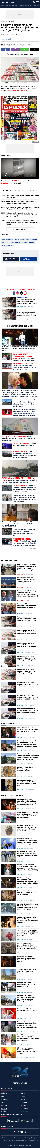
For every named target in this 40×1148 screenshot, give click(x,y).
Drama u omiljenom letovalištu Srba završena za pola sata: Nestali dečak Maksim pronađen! (27, 998)
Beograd (24, 1102)
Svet (38, 6)
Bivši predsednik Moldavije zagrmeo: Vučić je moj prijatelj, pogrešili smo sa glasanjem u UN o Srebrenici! (27, 593)
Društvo (11, 21)
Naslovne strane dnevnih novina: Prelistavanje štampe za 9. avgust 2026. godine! (27, 697)
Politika (21, 6)
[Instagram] (17, 293)
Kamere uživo (13, 6)
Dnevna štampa (7, 246)
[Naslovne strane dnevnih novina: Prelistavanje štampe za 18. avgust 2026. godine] (8, 635)
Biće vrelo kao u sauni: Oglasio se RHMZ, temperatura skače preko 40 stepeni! (27, 1050)
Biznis (23, 1093)
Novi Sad (24, 1111)
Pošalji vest (34, 1138)
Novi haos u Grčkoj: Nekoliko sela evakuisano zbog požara (22, 196)
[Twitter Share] (34, 49)
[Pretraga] (34, 2)
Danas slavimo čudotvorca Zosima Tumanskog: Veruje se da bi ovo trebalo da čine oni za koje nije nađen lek (28, 756)
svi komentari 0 (10, 259)
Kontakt (10, 1138)
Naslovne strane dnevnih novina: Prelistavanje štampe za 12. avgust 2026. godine (27, 671)
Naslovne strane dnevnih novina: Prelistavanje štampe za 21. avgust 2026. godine (27, 313)
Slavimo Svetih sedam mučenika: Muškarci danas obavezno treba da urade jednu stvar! (26, 828)
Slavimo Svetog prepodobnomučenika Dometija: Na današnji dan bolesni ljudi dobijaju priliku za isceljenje (27, 880)
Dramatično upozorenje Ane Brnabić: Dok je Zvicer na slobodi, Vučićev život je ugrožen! (27, 580)
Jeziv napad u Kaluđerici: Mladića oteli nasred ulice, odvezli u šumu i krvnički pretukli (22, 208)
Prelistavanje (7, 239)
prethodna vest (23, 297)
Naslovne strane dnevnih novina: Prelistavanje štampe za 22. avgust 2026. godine (27, 301)
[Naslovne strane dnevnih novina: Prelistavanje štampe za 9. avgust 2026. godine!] (8, 700)
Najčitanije (20, 191)
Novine (32, 243)
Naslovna (4, 21)
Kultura (24, 1096)
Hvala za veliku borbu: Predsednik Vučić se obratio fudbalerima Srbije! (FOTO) (27, 605)
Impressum (18, 1138)
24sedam (4, 183)
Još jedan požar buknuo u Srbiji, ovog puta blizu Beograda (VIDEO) (26, 971)
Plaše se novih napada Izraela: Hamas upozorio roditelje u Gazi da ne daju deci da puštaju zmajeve (21, 214)
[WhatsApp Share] (24, 49)
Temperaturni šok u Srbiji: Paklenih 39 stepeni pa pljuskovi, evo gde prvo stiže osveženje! (27, 919)
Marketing (26, 1138)
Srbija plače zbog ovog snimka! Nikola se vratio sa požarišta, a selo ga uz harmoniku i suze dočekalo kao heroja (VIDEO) (27, 1024)
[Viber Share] (15, 49)
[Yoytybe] (21, 1132)
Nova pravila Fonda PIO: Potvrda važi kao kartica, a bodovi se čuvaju (26, 984)
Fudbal (19, 613)
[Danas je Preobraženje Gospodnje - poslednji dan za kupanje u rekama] (8, 771)
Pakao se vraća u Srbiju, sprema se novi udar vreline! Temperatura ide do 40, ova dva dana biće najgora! (27, 841)
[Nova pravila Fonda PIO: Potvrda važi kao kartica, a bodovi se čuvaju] (8, 987)
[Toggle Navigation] (37, 2)
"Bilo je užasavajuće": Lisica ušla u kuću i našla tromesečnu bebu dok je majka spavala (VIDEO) (22, 222)
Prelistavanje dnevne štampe (26, 239)
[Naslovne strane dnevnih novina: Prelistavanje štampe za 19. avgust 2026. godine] (8, 621)
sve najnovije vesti (20, 229)
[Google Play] (26, 1121)
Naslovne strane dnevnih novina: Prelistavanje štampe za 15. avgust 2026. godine (27, 645)
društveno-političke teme (18, 90)
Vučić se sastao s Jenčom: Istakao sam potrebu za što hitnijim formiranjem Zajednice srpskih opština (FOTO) (27, 567)
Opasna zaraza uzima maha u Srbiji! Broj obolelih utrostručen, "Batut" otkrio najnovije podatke (27, 815)
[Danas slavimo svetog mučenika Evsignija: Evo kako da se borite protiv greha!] (8, 961)
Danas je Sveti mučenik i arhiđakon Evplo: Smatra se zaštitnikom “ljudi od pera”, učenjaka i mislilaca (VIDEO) (27, 867)
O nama (4, 1138)
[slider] (18, 173)
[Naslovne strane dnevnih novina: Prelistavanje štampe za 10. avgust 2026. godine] (8, 687)
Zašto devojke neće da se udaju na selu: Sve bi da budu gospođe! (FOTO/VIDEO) (27, 729)
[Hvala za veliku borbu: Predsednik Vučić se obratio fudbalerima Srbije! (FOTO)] (8, 608)
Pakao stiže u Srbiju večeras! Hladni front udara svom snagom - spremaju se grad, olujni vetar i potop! (27, 906)
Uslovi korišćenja (21, 1141)
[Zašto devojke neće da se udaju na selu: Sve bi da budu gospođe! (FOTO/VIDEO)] (8, 732)
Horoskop (24, 1108)
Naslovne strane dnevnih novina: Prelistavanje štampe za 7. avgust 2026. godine (27, 710)
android (22, 181)
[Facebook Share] (5, 49)
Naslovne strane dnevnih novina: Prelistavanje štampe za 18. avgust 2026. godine (27, 632)
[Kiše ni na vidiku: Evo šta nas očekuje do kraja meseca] (8, 1013)
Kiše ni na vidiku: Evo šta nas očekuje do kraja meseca (27, 1009)
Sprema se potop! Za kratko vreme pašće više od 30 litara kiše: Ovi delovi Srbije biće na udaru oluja (27, 932)
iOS (15, 181)
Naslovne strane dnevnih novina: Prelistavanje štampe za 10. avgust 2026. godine (27, 684)
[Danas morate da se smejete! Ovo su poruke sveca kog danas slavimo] (8, 895)
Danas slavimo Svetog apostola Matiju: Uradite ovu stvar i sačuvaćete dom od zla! (27, 782)
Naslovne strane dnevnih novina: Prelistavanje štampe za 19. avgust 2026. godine (27, 618)
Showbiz (33, 6)
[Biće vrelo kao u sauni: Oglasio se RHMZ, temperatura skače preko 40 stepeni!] (8, 1052)
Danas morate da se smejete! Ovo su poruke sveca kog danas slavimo (27, 892)
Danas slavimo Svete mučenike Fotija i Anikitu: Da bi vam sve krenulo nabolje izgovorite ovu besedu (27, 802)
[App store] (13, 1121)
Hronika (4, 1105)
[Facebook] (14, 293)
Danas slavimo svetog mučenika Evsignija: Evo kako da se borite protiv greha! (26, 959)
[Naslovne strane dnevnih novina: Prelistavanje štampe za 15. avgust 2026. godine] (8, 648)
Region (23, 1105)
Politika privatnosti (8, 1141)
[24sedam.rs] (7, 2)
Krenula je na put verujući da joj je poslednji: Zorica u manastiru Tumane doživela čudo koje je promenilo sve (27, 743)
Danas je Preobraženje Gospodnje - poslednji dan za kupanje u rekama (27, 769)
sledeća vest (22, 310)
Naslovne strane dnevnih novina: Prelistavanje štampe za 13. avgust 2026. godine (27, 658)
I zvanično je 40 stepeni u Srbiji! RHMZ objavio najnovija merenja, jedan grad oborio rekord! (28, 1037)
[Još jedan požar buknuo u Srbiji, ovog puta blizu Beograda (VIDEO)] (8, 974)
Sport (27, 6)
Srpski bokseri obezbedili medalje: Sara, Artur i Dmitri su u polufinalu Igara (22, 202)
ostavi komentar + (27, 259)
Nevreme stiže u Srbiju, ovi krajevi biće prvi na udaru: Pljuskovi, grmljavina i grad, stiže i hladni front (27, 854)
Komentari (32, 191)
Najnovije (4, 6)
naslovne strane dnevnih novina (14, 243)
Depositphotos (33, 1141)
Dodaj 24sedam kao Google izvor (21, 54)
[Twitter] (21, 293)
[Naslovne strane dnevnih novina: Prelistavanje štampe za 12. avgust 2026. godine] (8, 674)
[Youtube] (25, 293)
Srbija (23, 1099)
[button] (19, 168)
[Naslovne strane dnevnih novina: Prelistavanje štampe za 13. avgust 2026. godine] (8, 661)
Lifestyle (4, 1111)
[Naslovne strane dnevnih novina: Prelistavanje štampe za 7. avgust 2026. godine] (8, 713)
